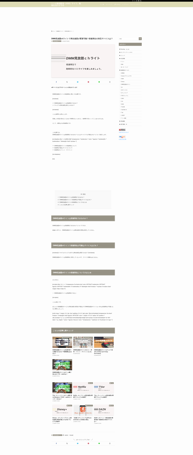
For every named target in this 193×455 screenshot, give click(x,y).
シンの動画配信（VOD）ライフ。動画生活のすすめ (66, 4)
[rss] (141, 1)
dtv (122, 87)
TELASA (123, 107)
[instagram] (137, 1)
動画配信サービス (125, 70)
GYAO (122, 98)
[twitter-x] (135, 1)
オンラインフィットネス (126, 52)
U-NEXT (123, 115)
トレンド (123, 55)
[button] (56, 82)
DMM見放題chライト (57, 41)
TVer (122, 112)
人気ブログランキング (124, 132)
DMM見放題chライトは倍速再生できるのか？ (72, 197)
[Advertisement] (96, 18)
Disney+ (123, 81)
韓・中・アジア (124, 67)
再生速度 (71, 435)
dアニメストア (124, 92)
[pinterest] (139, 1)
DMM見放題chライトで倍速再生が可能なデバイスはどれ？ (76, 199)
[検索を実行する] (140, 38)
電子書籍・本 (124, 124)
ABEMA (122, 73)
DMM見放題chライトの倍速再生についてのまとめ (73, 202)
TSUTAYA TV (124, 109)
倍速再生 (66, 435)
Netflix (122, 104)
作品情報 (123, 58)
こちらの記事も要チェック (67, 205)
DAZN (122, 78)
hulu (122, 101)
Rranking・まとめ (125, 49)
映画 (122, 64)
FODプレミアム (124, 95)
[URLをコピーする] (110, 82)
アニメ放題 (123, 118)
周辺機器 (123, 121)
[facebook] (133, 1)
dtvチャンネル (124, 90)
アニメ (122, 61)
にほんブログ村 (122, 139)
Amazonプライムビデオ (126, 76)
